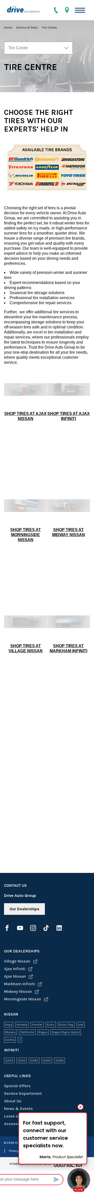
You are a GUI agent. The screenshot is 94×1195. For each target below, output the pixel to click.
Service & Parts (27, 27)
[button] (79, 10)
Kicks (51, 1024)
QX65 (47, 1060)
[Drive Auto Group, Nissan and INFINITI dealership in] (25, 10)
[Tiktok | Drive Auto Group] (46, 928)
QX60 (34, 1060)
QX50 (9, 1060)
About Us (12, 1101)
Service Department (23, 1093)
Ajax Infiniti (15, 968)
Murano (10, 1032)
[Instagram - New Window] (33, 928)
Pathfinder (27, 1032)
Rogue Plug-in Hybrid (66, 1032)
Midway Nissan (18, 991)
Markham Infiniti (20, 983)
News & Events (18, 1108)
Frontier (37, 1024)
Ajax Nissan (15, 976)
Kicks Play (66, 1024)
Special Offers (17, 1085)
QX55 (22, 1060)
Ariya (8, 1024)
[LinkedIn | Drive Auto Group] (59, 928)
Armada (22, 1024)
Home (8, 27)
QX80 (59, 1060)
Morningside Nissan (23, 999)
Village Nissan (17, 961)
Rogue (43, 1032)
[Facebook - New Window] (7, 928)
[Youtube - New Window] (20, 928)
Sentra (10, 1040)
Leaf (80, 1024)
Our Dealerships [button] (24, 908)
